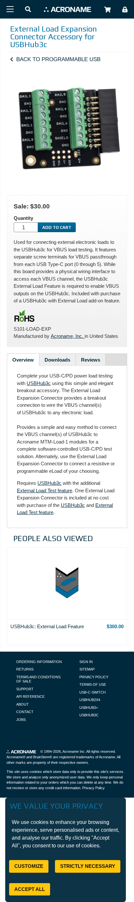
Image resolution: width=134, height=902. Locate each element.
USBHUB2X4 (89, 700)
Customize (28, 866)
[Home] (67, 9)
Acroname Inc (73, 751)
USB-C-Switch (92, 692)
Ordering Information (39, 662)
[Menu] (10, 9)
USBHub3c (39, 383)
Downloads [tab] (57, 360)
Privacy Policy (93, 677)
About (22, 704)
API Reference (30, 696)
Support (25, 689)
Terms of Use (92, 684)
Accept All (29, 889)
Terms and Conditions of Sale (38, 679)
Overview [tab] (23, 360)
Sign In (86, 662)
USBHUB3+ (88, 708)
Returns (25, 669)
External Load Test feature (44, 490)
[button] (28, 9)
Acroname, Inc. (68, 336)
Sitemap (87, 669)
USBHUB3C (89, 715)
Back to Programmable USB (58, 59)
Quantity (23, 218)
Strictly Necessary (87, 866)
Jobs (21, 720)
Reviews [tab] (90, 360)
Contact (25, 712)
